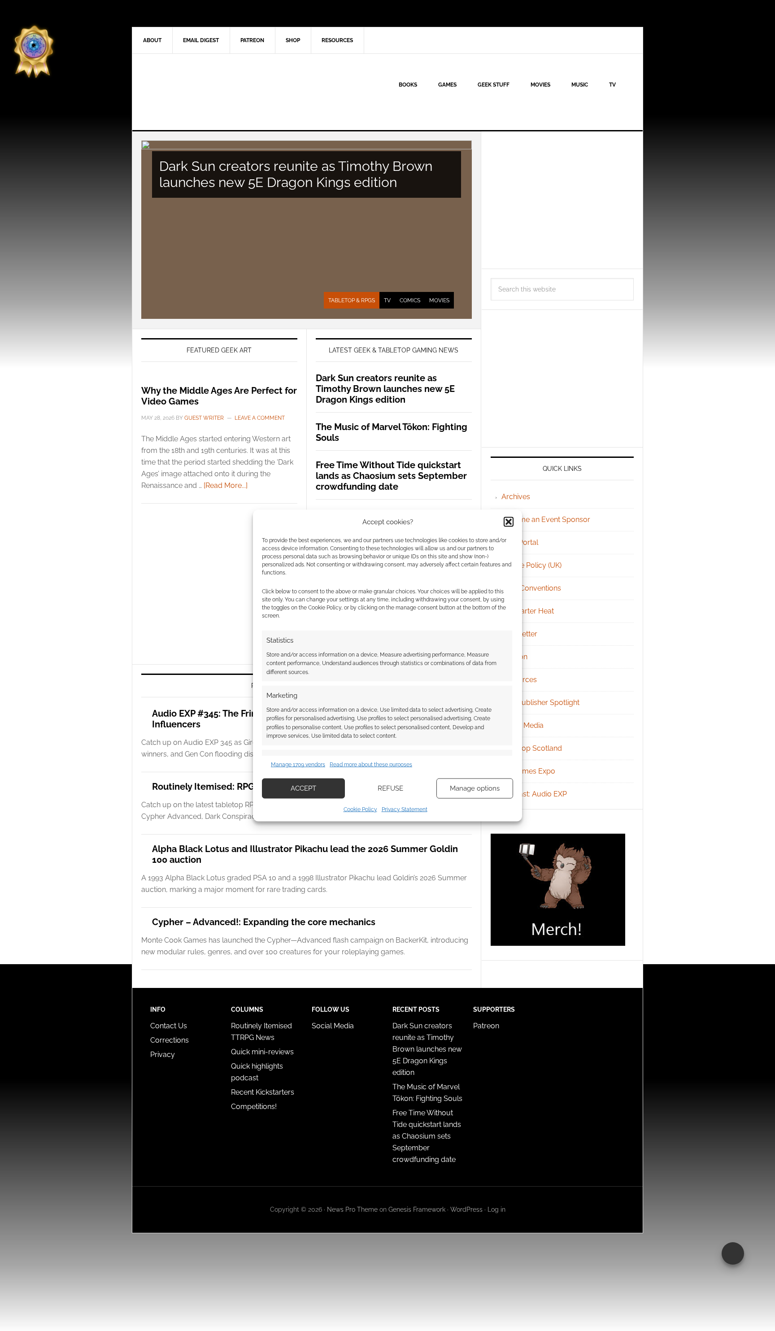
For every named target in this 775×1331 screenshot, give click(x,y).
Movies (439, 300)
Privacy (162, 1054)
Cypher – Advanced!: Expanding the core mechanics (263, 922)
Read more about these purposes (371, 764)
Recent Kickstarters (263, 1092)
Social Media (522, 725)
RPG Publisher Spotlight (540, 702)
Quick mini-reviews (262, 1052)
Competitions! (254, 1106)
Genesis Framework (416, 1209)
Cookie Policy (360, 809)
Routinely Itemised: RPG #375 (215, 786)
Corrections (169, 1040)
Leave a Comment (260, 418)
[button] (508, 522)
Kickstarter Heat (527, 611)
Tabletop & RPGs (351, 300)
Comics (410, 300)
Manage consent (733, 1253)
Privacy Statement (404, 809)
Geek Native (208, 92)
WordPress (466, 1209)
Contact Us (168, 1026)
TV (387, 300)
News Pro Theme (352, 1209)
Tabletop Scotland (531, 748)
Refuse (390, 788)
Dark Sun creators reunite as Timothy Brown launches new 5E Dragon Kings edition (295, 174)
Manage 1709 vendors (298, 764)
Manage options (475, 788)
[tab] (351, 300)
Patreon (486, 1026)
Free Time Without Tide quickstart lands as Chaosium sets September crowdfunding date (391, 476)
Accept (303, 788)
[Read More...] (226, 485)
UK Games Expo (528, 771)
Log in (496, 1209)
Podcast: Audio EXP (534, 794)
